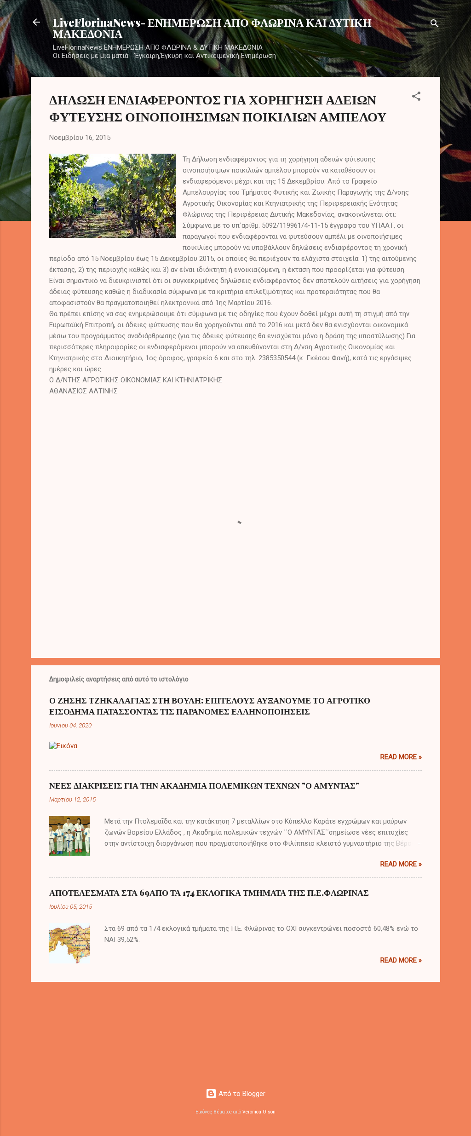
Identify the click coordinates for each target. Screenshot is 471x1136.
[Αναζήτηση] (434, 25)
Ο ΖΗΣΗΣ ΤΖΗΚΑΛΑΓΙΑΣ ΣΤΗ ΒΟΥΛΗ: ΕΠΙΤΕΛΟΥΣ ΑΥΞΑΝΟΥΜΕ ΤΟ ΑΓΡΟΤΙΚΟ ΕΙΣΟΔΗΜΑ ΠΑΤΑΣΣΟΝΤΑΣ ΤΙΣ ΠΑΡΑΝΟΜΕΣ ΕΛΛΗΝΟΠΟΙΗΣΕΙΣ (209, 706)
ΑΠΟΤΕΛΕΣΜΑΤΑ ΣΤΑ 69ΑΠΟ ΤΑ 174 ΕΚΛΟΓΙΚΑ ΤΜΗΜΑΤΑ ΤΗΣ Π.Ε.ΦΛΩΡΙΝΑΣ (209, 892)
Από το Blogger (241, 1094)
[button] (416, 98)
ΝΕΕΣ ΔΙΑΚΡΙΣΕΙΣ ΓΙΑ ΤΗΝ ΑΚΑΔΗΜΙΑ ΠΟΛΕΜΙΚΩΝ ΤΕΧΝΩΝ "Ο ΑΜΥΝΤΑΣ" (204, 785)
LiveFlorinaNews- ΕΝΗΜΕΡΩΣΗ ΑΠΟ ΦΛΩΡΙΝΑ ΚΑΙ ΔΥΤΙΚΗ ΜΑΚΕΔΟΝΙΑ (212, 27)
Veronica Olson (259, 1112)
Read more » (401, 757)
